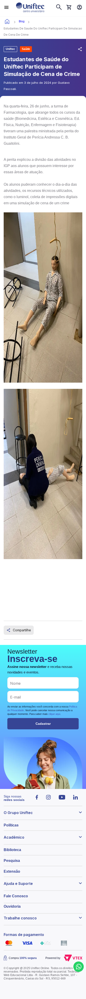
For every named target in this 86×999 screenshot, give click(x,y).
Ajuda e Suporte (18, 883)
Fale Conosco (16, 896)
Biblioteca (12, 850)
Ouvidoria (12, 906)
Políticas (11, 825)
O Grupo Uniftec (18, 812)
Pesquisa (12, 861)
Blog (22, 21)
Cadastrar (43, 723)
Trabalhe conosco (20, 918)
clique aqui (54, 714)
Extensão (12, 871)
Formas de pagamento (24, 934)
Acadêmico (14, 837)
